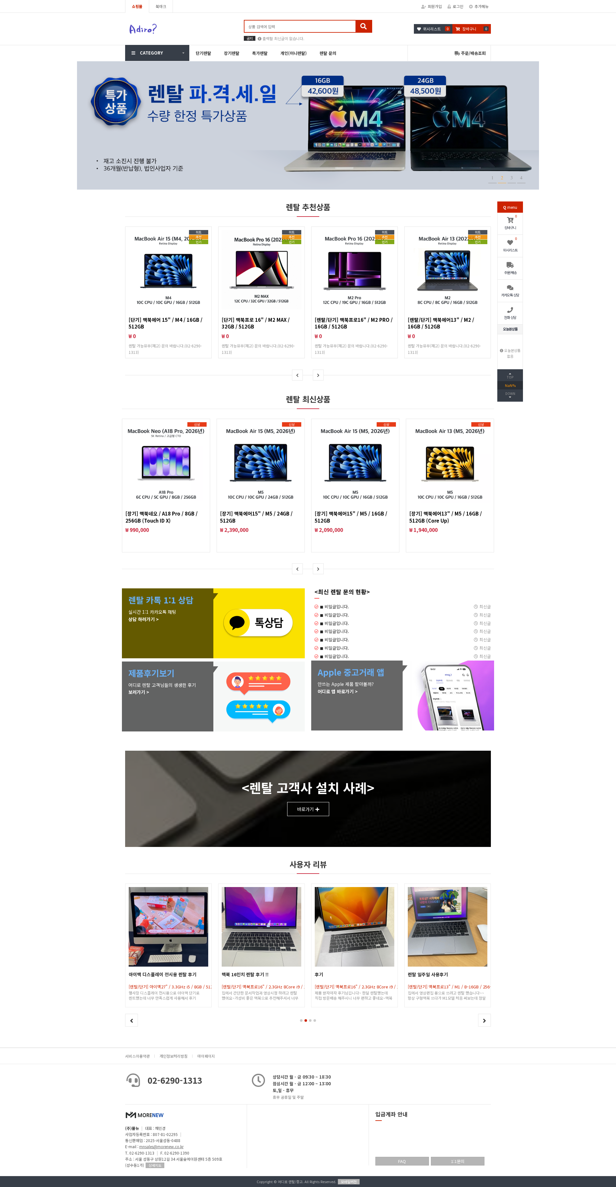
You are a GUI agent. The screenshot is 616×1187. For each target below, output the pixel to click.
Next (318, 375)
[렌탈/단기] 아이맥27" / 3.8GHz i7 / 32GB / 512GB (454, 987)
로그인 (458, 6)
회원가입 (435, 6)
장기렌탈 (231, 53)
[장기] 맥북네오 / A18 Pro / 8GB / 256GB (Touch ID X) (161, 517)
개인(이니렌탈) (293, 53)
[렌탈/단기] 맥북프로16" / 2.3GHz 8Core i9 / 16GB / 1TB (180, 987)
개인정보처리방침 (173, 1056)
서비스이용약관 (137, 1056)
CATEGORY (151, 53)
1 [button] (492, 177)
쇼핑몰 (137, 6)
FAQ (402, 1161)
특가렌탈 (260, 53)
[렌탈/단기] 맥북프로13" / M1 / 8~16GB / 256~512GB (363, 987)
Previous (297, 375)
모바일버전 (349, 1181)
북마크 (161, 6)
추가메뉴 (482, 6)
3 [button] (511, 177)
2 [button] (502, 177)
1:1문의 (458, 1161)
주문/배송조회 (473, 53)
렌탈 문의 (328, 53)
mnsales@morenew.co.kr (161, 1146)
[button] (301, 1020)
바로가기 (305, 809)
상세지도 (155, 1165)
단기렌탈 (203, 53)
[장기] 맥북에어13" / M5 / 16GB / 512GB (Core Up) (445, 517)
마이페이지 (206, 1056)
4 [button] (521, 177)
